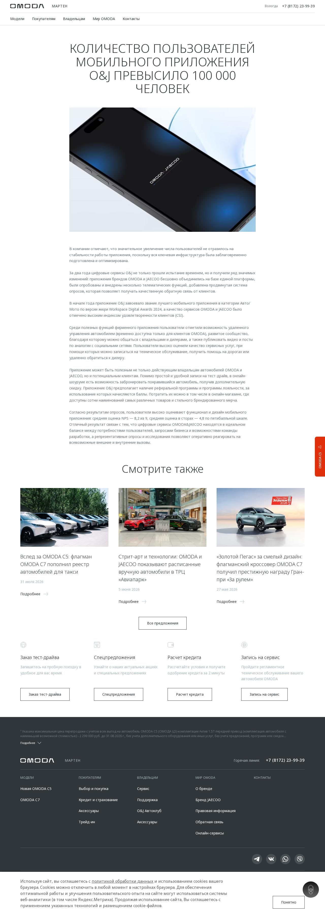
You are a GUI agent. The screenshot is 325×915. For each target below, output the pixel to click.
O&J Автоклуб (149, 810)
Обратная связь (209, 821)
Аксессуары (89, 810)
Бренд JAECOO (208, 799)
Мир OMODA (104, 18)
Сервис (143, 788)
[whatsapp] (285, 859)
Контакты (131, 18)
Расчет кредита (190, 694)
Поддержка (147, 799)
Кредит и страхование (98, 799)
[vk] (271, 859)
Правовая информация (216, 810)
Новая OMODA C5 (36, 788)
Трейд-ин (87, 821)
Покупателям (43, 18)
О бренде (204, 788)
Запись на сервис (264, 694)
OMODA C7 (30, 799)
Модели (17, 18)
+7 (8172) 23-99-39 (298, 6)
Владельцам (74, 18)
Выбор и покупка (93, 788)
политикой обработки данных (122, 881)
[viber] (300, 859)
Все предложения (162, 623)
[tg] (257, 859)
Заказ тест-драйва (45, 694)
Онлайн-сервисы (210, 833)
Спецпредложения (118, 694)
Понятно (288, 902)
